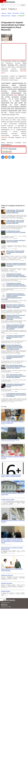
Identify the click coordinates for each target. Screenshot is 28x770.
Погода (22, 13)
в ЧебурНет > (21, 15)
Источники (15, 13)
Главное (3, 13)
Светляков (4, 137)
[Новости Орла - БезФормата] (8, 1)
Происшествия (5, 15)
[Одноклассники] (6, 157)
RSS (10, 606)
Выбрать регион (4, 605)
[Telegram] (9, 157)
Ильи (15, 95)
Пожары (13, 15)
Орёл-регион (12, 148)
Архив (9, 13)
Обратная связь (4, 604)
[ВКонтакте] (2, 157)
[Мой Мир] (13, 157)
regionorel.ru (5, 41)
